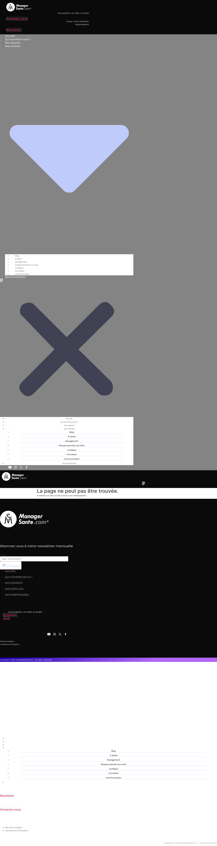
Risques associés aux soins (26, 265)
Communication (72, 459)
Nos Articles (69, 429)
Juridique (19, 268)
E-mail (3, 555)
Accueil (69, 418)
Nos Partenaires (15, 276)
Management (21, 262)
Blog (17, 256)
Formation (19, 271)
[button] (66, 348)
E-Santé (18, 259)
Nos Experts (69, 425)
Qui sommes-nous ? (69, 422)
